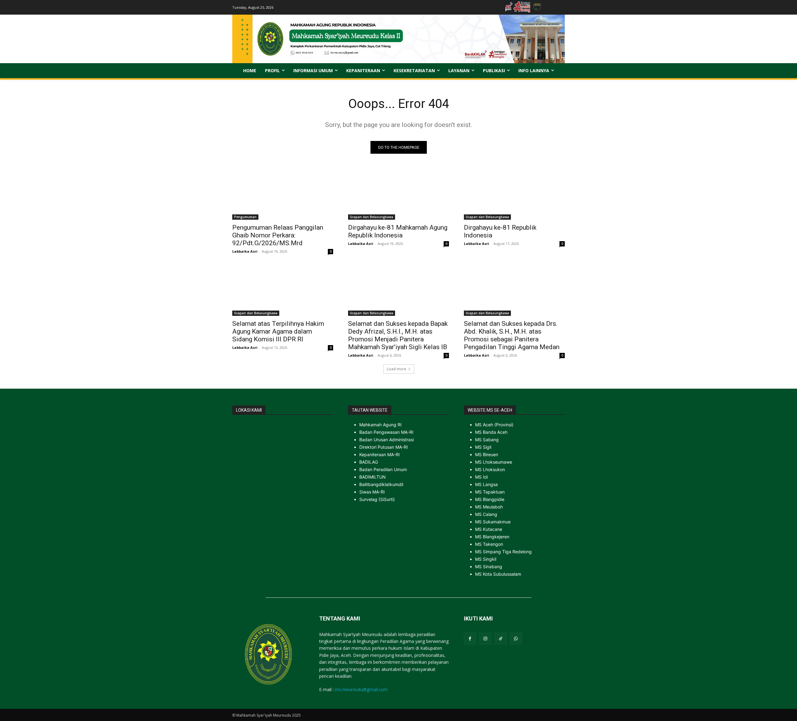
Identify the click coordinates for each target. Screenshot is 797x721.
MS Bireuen (486, 454)
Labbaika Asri (244, 251)
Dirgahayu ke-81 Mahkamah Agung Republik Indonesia (397, 231)
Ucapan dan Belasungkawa (371, 217)
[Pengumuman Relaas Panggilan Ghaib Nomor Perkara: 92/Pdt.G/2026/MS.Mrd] (282, 194)
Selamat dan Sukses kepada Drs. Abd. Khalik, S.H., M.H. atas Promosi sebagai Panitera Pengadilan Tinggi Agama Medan (511, 335)
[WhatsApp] (516, 639)
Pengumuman (245, 217)
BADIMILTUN (372, 477)
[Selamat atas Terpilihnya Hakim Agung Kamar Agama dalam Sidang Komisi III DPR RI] (282, 290)
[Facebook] (470, 639)
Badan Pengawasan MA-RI (386, 432)
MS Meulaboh (489, 506)
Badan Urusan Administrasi (386, 439)
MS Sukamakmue (493, 521)
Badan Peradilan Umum (383, 469)
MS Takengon (489, 544)
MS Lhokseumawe (493, 462)
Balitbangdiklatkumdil (381, 484)
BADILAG (368, 462)
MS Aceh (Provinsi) (494, 424)
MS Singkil (485, 559)
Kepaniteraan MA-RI (379, 454)
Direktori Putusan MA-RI (383, 447)
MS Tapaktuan (490, 491)
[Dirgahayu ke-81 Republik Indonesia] (514, 194)
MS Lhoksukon (490, 469)
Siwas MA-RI (372, 491)
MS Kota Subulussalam (498, 574)
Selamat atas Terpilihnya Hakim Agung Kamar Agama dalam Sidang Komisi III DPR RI (278, 331)
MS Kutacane (488, 529)
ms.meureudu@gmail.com (361, 689)
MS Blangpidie (489, 499)
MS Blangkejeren (492, 536)
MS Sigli (483, 447)
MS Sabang (487, 439)
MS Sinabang (488, 566)
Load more (396, 369)
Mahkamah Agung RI (380, 424)
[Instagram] (485, 639)
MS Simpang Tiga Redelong (503, 551)
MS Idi (481, 477)
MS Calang (486, 514)
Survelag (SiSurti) (377, 499)
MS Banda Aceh (491, 432)
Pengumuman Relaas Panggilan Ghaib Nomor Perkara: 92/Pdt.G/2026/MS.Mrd (277, 235)
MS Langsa (486, 484)
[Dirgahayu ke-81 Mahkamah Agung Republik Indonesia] (398, 194)
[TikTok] (500, 639)
